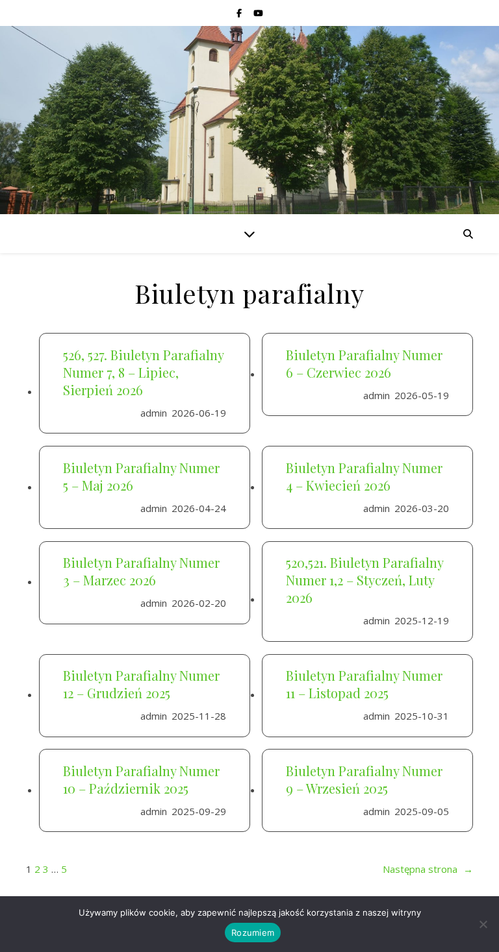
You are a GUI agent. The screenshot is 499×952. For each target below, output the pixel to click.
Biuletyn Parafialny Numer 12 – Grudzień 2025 (141, 684)
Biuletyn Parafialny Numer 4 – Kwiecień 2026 (364, 476)
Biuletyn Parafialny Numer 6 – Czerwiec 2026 (364, 363)
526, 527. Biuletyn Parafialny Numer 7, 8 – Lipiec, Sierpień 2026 (143, 372)
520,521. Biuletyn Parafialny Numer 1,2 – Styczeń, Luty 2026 (364, 580)
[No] (482, 924)
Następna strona (428, 868)
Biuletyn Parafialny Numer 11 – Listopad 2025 (364, 684)
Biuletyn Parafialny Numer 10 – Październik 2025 (141, 779)
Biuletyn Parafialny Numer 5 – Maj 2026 (141, 476)
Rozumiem (252, 932)
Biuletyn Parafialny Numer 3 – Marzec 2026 (141, 571)
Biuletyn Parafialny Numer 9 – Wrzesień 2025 (364, 779)
